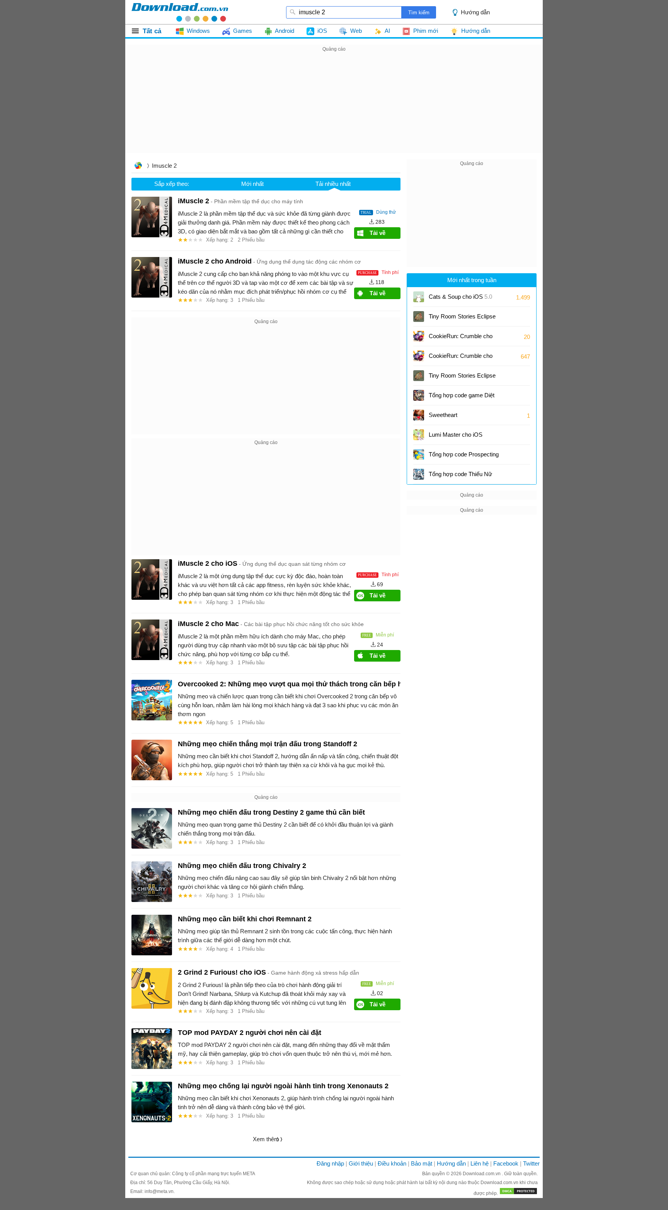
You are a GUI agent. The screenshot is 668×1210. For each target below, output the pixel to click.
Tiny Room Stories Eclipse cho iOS (462, 319)
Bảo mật (421, 1163)
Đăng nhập (330, 1163)
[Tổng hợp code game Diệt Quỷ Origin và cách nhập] (418, 395)
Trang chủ (138, 166)
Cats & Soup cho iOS (460, 296)
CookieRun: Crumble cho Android (460, 358)
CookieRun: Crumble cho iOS (460, 339)
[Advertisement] (334, 108)
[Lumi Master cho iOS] (418, 434)
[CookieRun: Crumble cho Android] (418, 356)
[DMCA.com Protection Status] (518, 1193)
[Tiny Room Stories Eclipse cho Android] (418, 375)
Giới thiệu (361, 1163)
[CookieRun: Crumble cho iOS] (418, 336)
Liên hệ (479, 1163)
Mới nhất (252, 183)
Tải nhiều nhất (333, 183)
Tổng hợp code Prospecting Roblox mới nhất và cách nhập (464, 457)
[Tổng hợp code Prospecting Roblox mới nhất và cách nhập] (418, 454)
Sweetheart (443, 415)
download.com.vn (179, 12)
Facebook (505, 1163)
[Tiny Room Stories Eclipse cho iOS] (418, 316)
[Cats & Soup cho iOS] (418, 296)
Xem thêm (266, 1139)
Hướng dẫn (451, 1163)
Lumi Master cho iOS (455, 434)
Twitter (531, 1163)
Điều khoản (392, 1163)
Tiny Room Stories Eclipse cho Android (462, 378)
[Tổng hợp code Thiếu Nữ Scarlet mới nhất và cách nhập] (418, 474)
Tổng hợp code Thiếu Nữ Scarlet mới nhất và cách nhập (460, 477)
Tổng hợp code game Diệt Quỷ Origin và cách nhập (461, 398)
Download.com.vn (482, 1173)
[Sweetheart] (418, 415)
